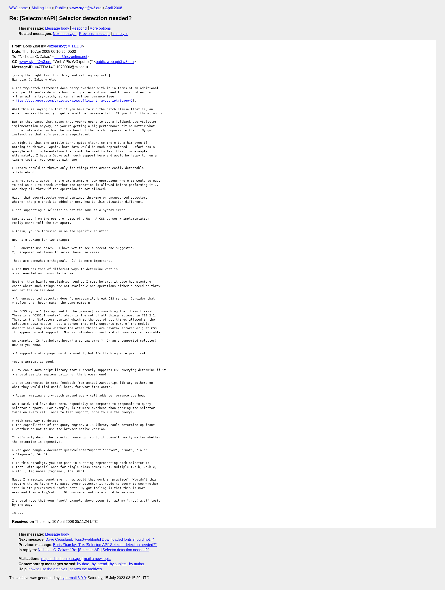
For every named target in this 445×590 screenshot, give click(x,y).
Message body (57, 28)
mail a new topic (97, 559)
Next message (64, 34)
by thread (99, 564)
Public (60, 8)
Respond (79, 28)
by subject (118, 564)
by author (136, 564)
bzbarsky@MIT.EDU (65, 46)
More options (100, 28)
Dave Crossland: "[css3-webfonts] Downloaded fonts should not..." (99, 539)
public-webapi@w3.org (115, 62)
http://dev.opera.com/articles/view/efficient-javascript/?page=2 (74, 100)
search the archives (86, 569)
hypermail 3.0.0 (73, 578)
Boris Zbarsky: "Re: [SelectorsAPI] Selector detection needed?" (105, 545)
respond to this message (61, 559)
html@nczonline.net (70, 57)
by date (83, 564)
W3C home (18, 8)
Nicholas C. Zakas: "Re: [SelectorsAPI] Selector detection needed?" (93, 550)
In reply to (120, 34)
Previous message (94, 34)
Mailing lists (41, 8)
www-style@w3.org (86, 8)
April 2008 (113, 8)
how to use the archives (48, 569)
